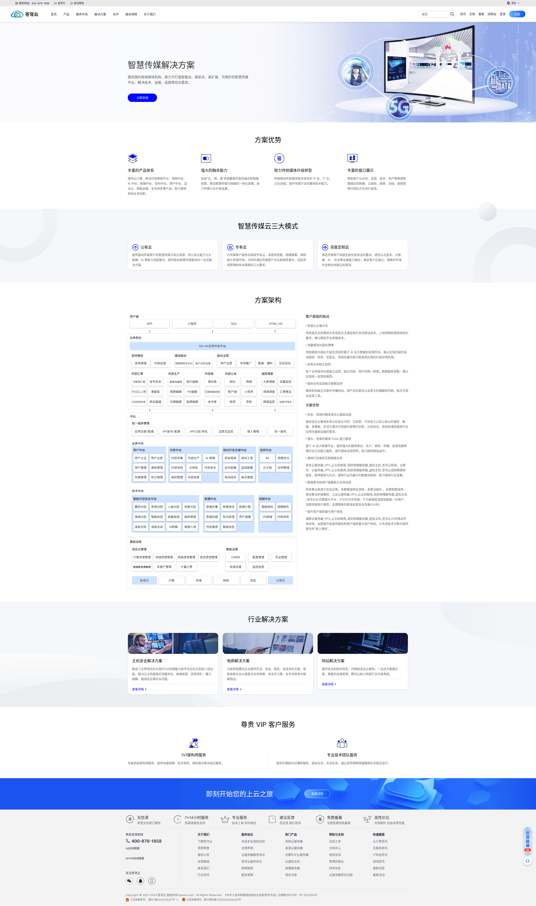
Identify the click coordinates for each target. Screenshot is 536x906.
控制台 (492, 14)
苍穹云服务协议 (251, 861)
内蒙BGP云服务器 (297, 854)
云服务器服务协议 (253, 854)
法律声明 (247, 848)
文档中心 (335, 848)
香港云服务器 (294, 848)
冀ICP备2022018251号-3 (163, 899)
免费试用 (317, 793)
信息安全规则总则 (253, 841)
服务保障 (247, 874)
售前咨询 (335, 854)
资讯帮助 (79, 3)
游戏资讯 (379, 861)
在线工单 (335, 841)
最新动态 (379, 868)
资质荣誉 (203, 848)
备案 (481, 14)
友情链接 (203, 861)
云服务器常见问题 (341, 874)
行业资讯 (203, 874)
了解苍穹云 (205, 841)
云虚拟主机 (292, 861)
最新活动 (379, 874)
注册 (517, 14)
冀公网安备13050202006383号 (222, 899)
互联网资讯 (380, 848)
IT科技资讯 (380, 854)
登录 (503, 14)
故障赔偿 (247, 868)
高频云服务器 (294, 841)
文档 (472, 14)
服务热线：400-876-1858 (34, 3)
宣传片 (61, 3)
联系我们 (203, 868)
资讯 (463, 14)
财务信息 (335, 868)
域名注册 (291, 874)
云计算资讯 (380, 841)
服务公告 (203, 854)
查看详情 (138, 689)
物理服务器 (292, 868)
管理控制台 (336, 861)
